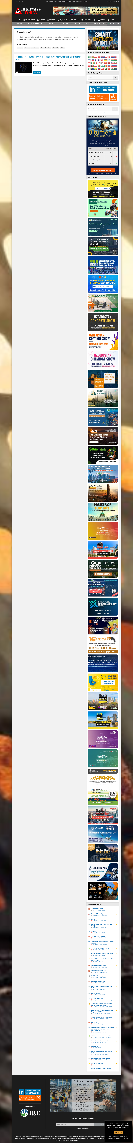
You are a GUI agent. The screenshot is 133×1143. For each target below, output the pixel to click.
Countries (52, 20)
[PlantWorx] (103, 891)
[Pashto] (92, 65)
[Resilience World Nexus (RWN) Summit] (103, 436)
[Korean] (102, 62)
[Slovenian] (115, 65)
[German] (106, 60)
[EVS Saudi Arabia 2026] (103, 758)
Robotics (20, 48)
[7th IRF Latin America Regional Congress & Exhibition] (103, 246)
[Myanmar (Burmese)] (115, 62)
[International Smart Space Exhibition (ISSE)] (103, 379)
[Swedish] (96, 68)
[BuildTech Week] (103, 853)
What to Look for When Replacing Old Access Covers (39, 23)
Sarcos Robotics (45, 48)
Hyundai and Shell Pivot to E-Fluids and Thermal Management (70, 23)
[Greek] (109, 60)
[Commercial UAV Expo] (103, 189)
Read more (36, 72)
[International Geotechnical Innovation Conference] (103, 493)
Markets (42, 20)
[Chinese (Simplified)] (99, 57)
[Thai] (99, 68)
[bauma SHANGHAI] (103, 683)
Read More (123, 1136)
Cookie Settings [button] (114, 1136)
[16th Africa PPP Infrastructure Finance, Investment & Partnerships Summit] (103, 645)
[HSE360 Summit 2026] (103, 512)
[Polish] (96, 65)
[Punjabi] (102, 65)
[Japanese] (99, 62)
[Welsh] (112, 68)
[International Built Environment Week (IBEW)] (103, 227)
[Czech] (106, 57)
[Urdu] (106, 68)
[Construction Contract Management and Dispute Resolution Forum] (103, 398)
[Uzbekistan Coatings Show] (103, 341)
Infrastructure (30, 20)
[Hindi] (112, 60)
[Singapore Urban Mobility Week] (103, 607)
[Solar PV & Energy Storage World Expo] (103, 284)
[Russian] (109, 65)
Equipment (63, 20)
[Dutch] (112, 57)
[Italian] (96, 62)
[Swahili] (92, 68)
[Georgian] (102, 60)
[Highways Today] (27, 10)
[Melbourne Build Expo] (103, 701)
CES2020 (55, 48)
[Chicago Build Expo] (103, 550)
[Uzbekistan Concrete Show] (103, 322)
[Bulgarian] (96, 57)
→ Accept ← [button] (118, 1132)
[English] (115, 57)
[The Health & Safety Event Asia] (103, 626)
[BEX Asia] (103, 208)
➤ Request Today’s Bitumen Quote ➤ (102, 170)
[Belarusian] (92, 57)
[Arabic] (89, 57)
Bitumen (112, 20)
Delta (62, 48)
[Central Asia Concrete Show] (103, 778)
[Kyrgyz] (106, 62)
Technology (75, 20)
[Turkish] (102, 68)
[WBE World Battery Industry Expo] (103, 265)
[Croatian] (102, 57)
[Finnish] (96, 60)
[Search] (115, 78)
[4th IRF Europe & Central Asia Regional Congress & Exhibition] (103, 417)
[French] (99, 60)
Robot (26, 48)
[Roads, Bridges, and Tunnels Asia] (103, 569)
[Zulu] (115, 68)
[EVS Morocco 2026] (103, 531)
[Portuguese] (99, 65)
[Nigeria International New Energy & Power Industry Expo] (103, 303)
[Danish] (109, 57)
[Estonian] (89, 60)
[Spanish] (89, 68)
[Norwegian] (89, 65)
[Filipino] (92, 60)
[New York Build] (103, 815)
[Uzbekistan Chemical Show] (103, 360)
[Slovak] (112, 65)
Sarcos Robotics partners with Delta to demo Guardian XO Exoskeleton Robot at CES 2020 (48, 58)
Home (19, 20)
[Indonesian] (89, 62)
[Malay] (112, 62)
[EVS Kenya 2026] (103, 739)
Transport (87, 20)
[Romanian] (106, 65)
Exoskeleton (35, 48)
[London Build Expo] (103, 720)
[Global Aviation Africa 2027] (103, 834)
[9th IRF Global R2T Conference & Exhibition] (103, 588)
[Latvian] (109, 62)
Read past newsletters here (103, 112)
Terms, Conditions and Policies (69, 1140)
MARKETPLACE (114, 23)
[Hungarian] (115, 60)
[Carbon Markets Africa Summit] (103, 455)
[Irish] (92, 62)
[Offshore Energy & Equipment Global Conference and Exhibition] (103, 663)
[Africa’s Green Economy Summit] (103, 796)
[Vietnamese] (109, 68)
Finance (102, 20)
